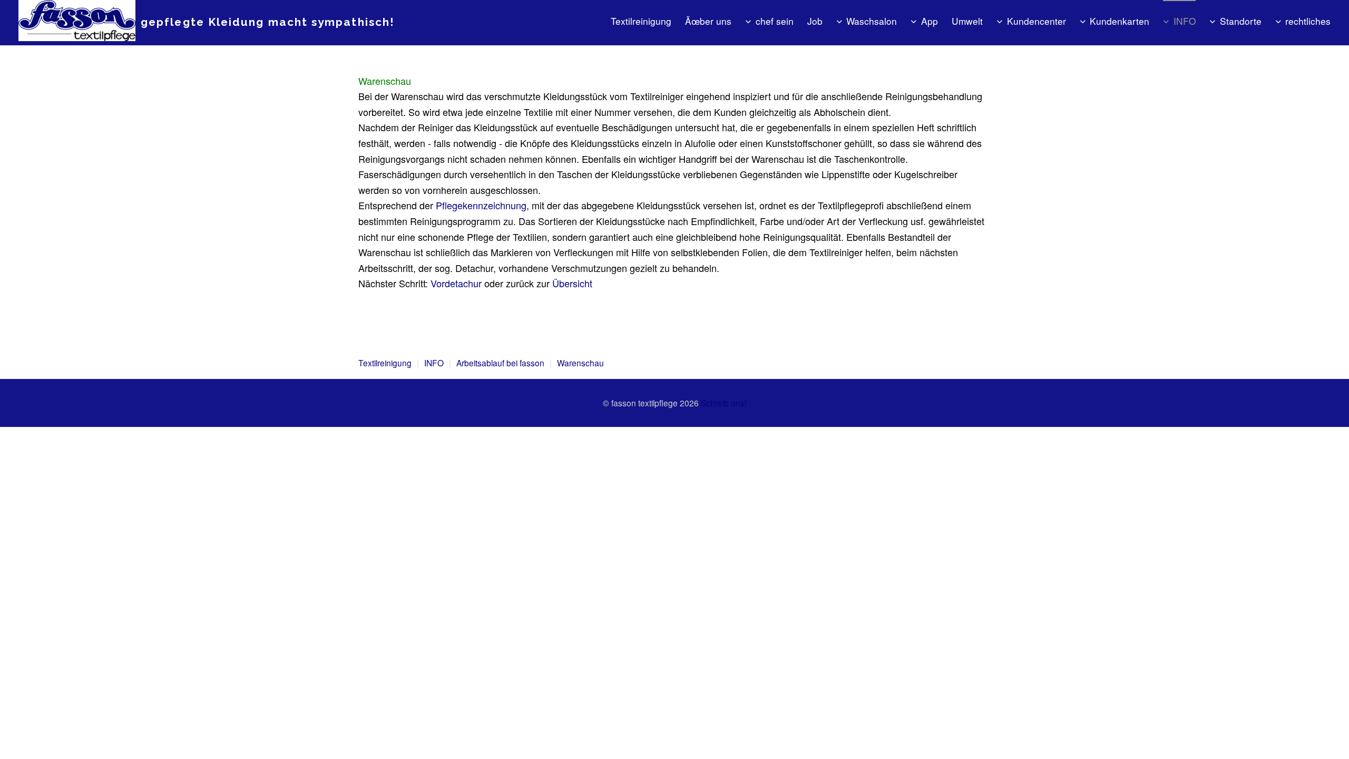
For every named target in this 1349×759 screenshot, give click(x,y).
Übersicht (572, 283)
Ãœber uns (708, 20)
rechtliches (1308, 20)
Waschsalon (871, 20)
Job (815, 20)
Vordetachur (456, 283)
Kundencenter (1036, 20)
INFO (1185, 20)
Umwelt (967, 20)
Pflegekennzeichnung (481, 205)
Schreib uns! (724, 402)
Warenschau (580, 362)
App (929, 20)
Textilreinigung (641, 20)
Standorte (1241, 20)
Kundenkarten (1119, 20)
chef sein (775, 20)
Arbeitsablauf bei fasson (500, 362)
